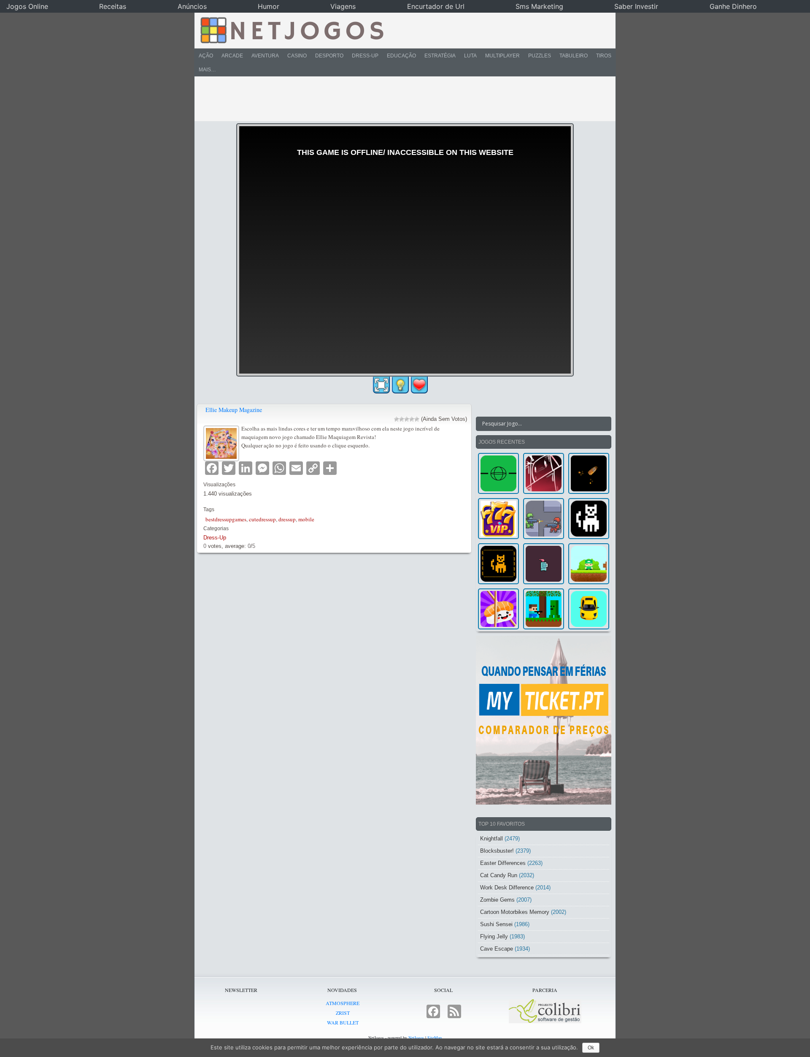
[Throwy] (588, 563)
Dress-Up (365, 56)
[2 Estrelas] (401, 419)
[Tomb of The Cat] (498, 563)
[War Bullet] (588, 473)
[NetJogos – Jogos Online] (291, 29)
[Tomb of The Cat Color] (588, 518)
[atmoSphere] (498, 473)
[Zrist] (543, 473)
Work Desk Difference (507, 887)
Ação (206, 56)
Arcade (232, 56)
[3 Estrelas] (406, 419)
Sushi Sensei (496, 924)
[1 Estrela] (396, 419)
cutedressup (262, 519)
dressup (287, 519)
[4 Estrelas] (411, 419)
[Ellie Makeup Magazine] (222, 442)
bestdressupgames (225, 519)
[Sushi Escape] (498, 608)
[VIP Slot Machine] (498, 518)
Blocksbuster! (497, 851)
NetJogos (416, 1038)
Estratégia (440, 56)
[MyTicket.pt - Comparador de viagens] (543, 720)
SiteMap (434, 1038)
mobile (306, 519)
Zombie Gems (497, 900)
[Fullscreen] (381, 385)
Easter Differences (503, 863)
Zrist (343, 1012)
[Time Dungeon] (543, 563)
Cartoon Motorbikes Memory (514, 912)
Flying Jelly (494, 936)
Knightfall (491, 838)
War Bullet (343, 1022)
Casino (297, 56)
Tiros (603, 56)
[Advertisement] (399, 99)
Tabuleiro (573, 56)
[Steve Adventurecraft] (543, 608)
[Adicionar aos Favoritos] (419, 384)
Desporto (329, 56)
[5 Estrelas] (416, 419)
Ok (591, 1048)
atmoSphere (342, 1003)
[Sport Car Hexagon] (588, 608)
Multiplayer (502, 56)
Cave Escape (496, 949)
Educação (401, 56)
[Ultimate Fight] (543, 518)
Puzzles (539, 56)
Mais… (207, 70)
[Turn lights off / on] (400, 385)
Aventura (265, 56)
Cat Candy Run (498, 875)
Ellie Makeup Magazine (233, 410)
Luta (470, 56)
